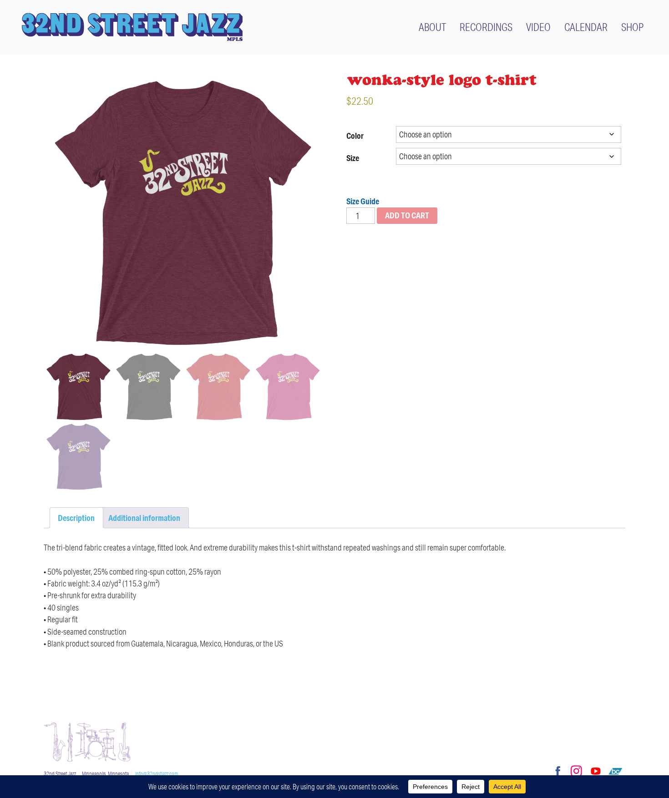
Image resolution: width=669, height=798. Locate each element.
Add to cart (407, 215)
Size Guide (362, 201)
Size (352, 158)
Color (355, 136)
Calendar (586, 26)
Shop (632, 26)
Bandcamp (615, 771)
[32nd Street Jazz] (132, 27)
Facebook (556, 771)
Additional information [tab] (144, 518)
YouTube (595, 771)
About (432, 26)
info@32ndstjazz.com (156, 774)
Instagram (576, 771)
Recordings (486, 26)
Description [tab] (76, 518)
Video (538, 26)
